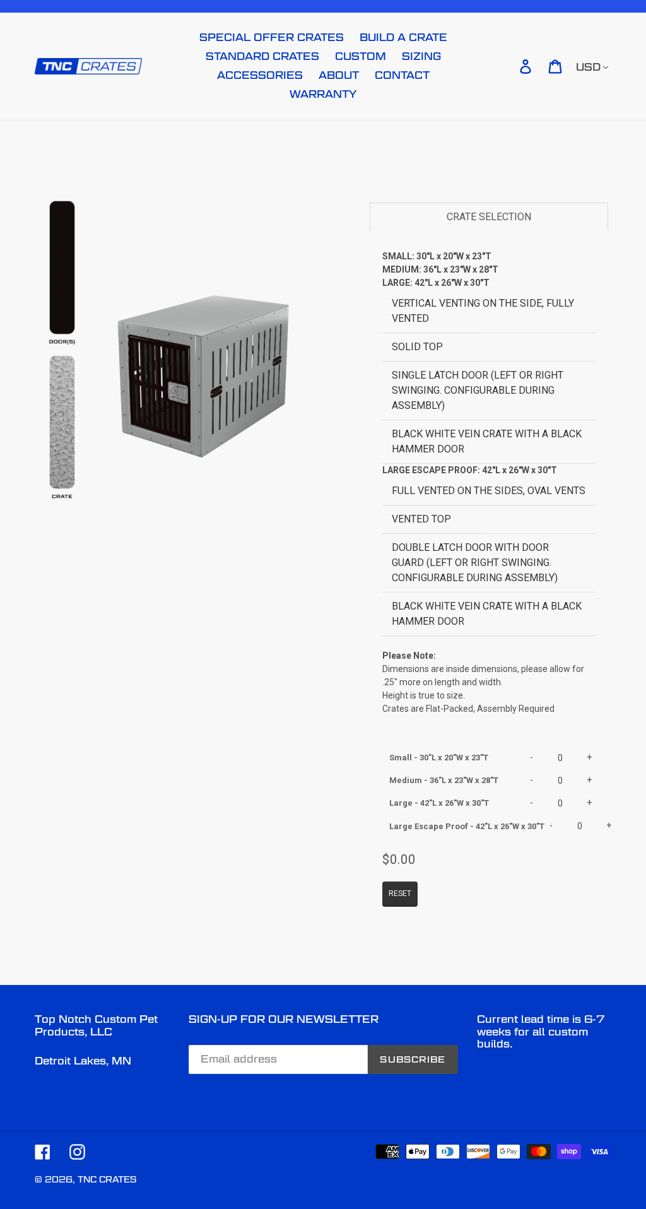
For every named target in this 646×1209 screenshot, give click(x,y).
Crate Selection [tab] (489, 217)
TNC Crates (107, 1179)
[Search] (508, 66)
